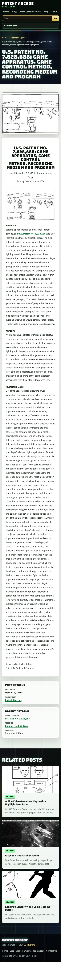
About (54, 11)
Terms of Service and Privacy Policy (19, 956)
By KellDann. (30, 945)
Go (55, 18)
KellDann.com (10, 25)
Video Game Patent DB (30, 11)
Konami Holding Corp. (16, 726)
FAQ (46, 11)
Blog (14, 11)
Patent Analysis (18, 37)
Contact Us (51, 950)
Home (6, 11)
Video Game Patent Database (30, 950)
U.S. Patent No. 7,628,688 (32, 233)
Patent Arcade (15, 940)
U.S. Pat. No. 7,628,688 (17, 718)
